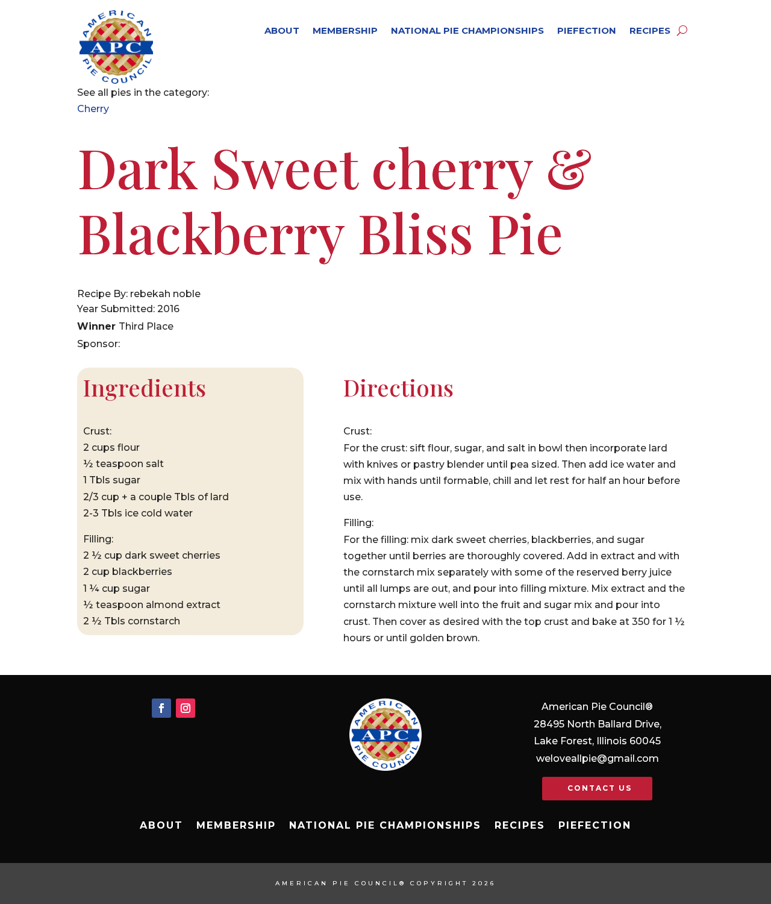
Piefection (586, 30)
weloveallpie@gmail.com (597, 758)
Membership (345, 30)
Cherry (93, 109)
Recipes (649, 30)
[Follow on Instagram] (185, 708)
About (281, 30)
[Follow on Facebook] (161, 708)
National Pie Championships (467, 30)
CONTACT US (599, 788)
